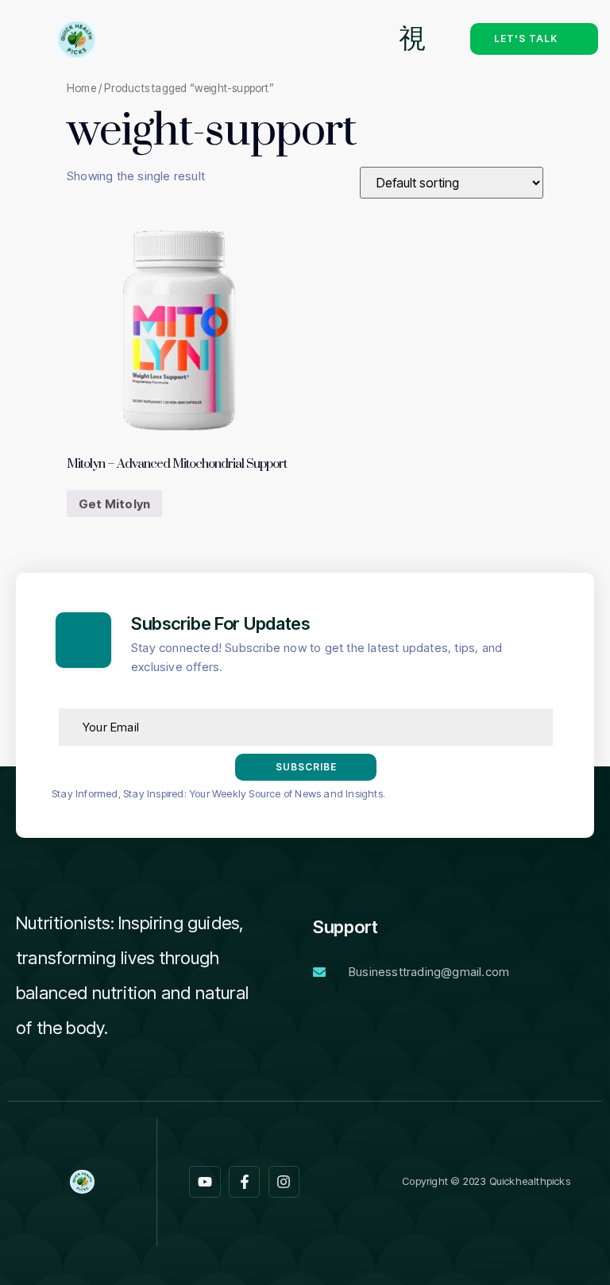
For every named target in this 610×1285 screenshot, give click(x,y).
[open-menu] (412, 38)
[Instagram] (284, 1182)
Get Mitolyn (114, 503)
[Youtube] (205, 1182)
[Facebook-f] (245, 1182)
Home (81, 88)
